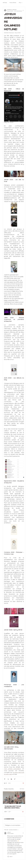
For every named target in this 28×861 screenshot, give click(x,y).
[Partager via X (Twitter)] (8, 779)
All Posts (5, 2)
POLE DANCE (13, 2)
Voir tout (22, 788)
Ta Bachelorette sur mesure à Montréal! (12, 807)
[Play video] (14, 208)
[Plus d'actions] (23, 10)
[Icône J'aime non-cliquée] (8, 856)
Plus (20, 2)
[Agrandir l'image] (7, 174)
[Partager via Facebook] (4, 779)
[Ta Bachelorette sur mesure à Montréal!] (14, 797)
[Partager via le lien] (14, 779)
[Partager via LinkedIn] (11, 779)
